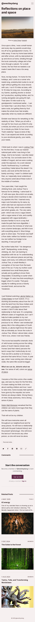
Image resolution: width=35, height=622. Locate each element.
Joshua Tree (29, 147)
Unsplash (24, 40)
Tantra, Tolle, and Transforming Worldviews (14, 581)
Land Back (15, 307)
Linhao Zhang (17, 40)
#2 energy (5, 502)
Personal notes (7, 442)
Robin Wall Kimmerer (9, 405)
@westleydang (9, 3)
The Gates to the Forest (11, 545)
